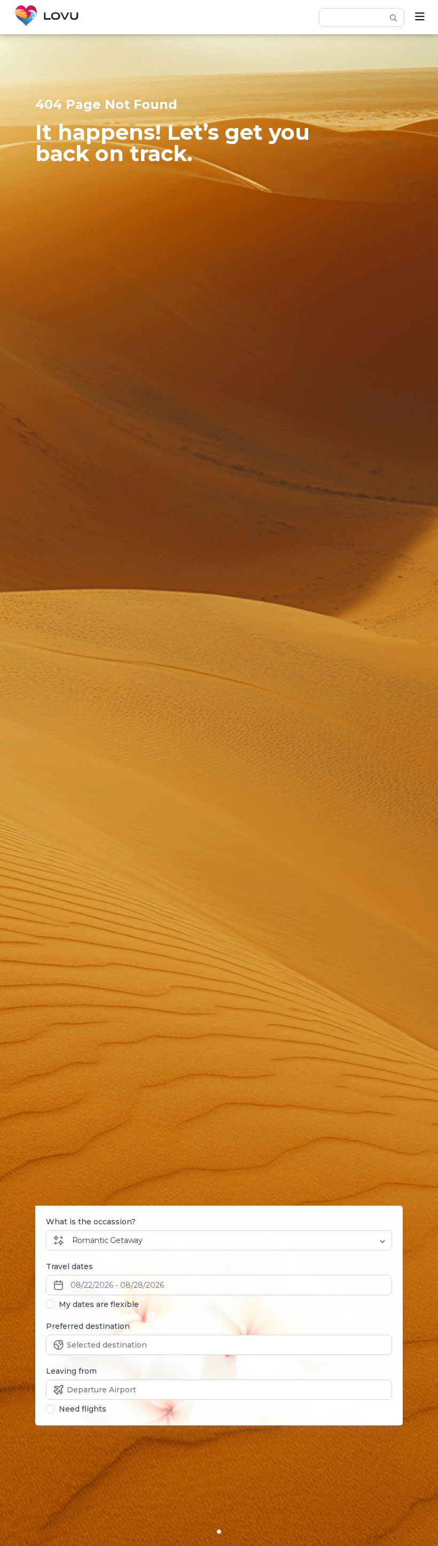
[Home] (46, 17)
